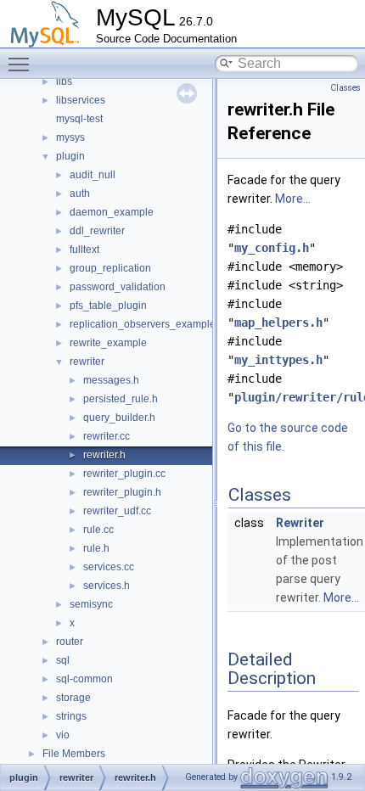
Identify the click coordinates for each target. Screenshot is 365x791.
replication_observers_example (143, 324)
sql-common (84, 679)
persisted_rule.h (120, 399)
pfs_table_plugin (108, 305)
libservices (80, 100)
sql (63, 660)
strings (71, 716)
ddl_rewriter (97, 231)
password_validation (118, 287)
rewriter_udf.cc (117, 511)
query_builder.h (119, 418)
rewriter (87, 361)
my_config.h (271, 248)
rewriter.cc (106, 436)
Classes (345, 87)
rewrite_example (108, 343)
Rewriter (300, 523)
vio (63, 735)
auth (80, 193)
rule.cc (98, 530)
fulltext (84, 249)
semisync (91, 604)
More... (293, 198)
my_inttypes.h (278, 360)
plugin (70, 156)
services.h (106, 586)
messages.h (111, 380)
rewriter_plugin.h (122, 492)
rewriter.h (104, 455)
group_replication (110, 268)
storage (73, 698)
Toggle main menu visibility (22, 63)
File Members (73, 754)
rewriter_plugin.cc (124, 474)
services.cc (108, 567)
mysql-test (79, 119)
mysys (70, 137)
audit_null (92, 175)
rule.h (96, 548)
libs (64, 81)
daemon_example (112, 212)
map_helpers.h (278, 322)
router (69, 642)
